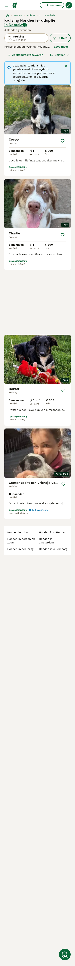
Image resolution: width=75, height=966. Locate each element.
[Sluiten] (66, 66)
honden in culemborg (53, 549)
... (39, 15)
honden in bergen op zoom (21, 540)
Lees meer (61, 46)
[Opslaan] (62, 141)
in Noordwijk (15, 25)
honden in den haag (20, 549)
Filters (63, 38)
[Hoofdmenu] (6, 5)
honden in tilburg (18, 532)
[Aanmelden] (69, 5)
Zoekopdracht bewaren (27, 55)
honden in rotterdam (52, 532)
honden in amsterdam (46, 540)
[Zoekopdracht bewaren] (65, 954)
